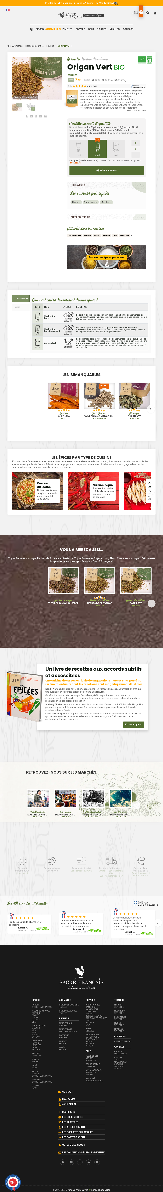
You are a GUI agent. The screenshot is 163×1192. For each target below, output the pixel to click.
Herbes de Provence (99, 602)
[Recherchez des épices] (148, 13)
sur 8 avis (92, 86)
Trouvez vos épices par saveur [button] (107, 257)
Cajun (115, 235)
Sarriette (135, 602)
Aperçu (56, 405)
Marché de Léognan (120, 800)
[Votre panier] (141, 12)
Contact (128, 29)
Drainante (134, 415)
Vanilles (115, 29)
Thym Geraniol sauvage (63, 602)
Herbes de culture (34, 46)
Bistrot (97, 235)
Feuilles (50, 46)
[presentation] (12, 409)
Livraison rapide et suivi (111, 858)
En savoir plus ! (133, 710)
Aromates (53, 29)
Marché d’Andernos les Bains (93, 800)
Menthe (105, 202)
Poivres (80, 29)
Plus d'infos (75, 162)
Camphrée (89, 202)
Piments (67, 29)
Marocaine (124, 235)
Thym (75, 202)
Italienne (106, 235)
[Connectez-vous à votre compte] (155, 13)
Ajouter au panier (106, 170)
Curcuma (64, 415)
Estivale (87, 235)
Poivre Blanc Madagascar (99, 415)
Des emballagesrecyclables (52, 855)
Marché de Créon (38, 800)
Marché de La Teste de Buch (65, 800)
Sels (91, 29)
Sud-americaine (74, 235)
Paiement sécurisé (81, 855)
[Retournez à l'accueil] (32, 29)
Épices (40, 29)
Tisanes (101, 29)
